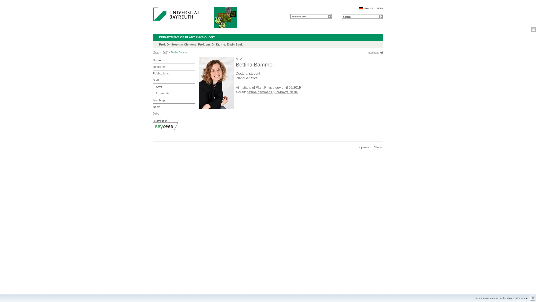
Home (156, 52)
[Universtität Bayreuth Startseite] (176, 14)
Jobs (156, 113)
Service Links (299, 16)
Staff (165, 52)
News (156, 106)
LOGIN (379, 8)
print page (373, 52)
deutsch (369, 8)
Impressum (364, 147)
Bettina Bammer (179, 52)
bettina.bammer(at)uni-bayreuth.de (272, 92)
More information (518, 298)
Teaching (159, 100)
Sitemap (378, 147)
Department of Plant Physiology (187, 37)
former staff (163, 93)
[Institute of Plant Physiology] (225, 17)
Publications (161, 73)
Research (159, 66)
